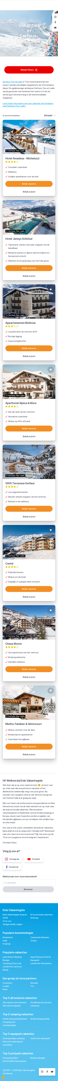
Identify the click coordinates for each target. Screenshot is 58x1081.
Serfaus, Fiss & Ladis (12, 81)
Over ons (7, 921)
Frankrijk (7, 944)
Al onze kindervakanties (41, 914)
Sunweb (34, 983)
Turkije (33, 940)
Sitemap (34, 918)
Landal (6, 986)
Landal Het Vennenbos (41, 963)
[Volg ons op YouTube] (52, 1072)
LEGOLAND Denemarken (14, 1061)
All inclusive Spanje (12, 1005)
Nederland (8, 937)
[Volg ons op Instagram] (42, 1072)
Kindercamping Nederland (15, 1019)
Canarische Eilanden (39, 937)
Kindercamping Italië (39, 1019)
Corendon (7, 983)
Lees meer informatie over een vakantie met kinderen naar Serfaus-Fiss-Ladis (28, 104)
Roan (5, 989)
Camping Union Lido (12, 963)
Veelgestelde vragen (13, 924)
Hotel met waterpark (40, 1038)
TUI (32, 986)
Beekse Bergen (37, 1058)
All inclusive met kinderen (15, 1002)
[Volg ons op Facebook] (47, 1072)
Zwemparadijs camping (14, 1038)
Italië (5, 940)
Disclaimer (8, 1073)
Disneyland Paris (10, 1058)
